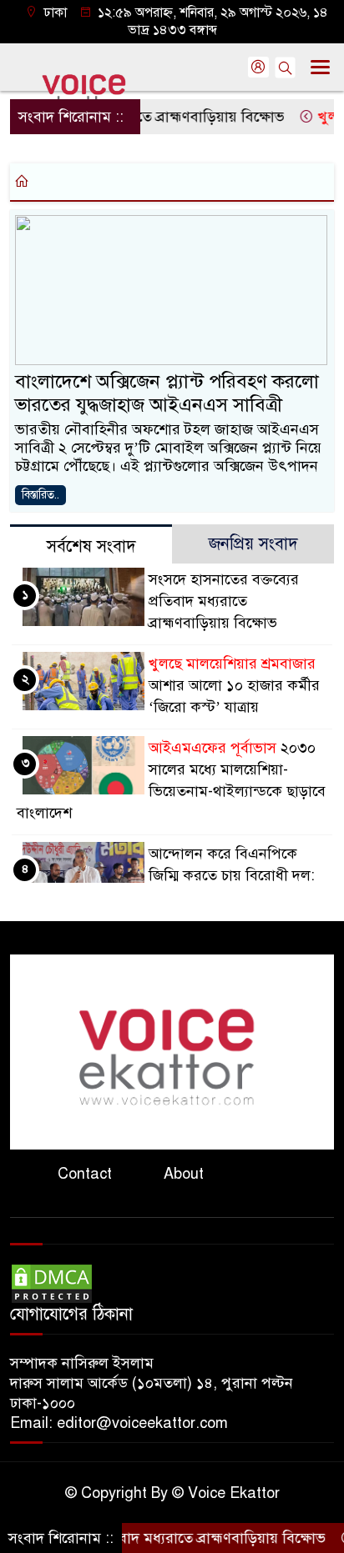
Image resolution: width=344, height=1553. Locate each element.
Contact (85, 1174)
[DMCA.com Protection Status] (52, 1283)
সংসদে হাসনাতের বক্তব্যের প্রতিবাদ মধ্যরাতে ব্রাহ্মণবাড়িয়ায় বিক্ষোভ (224, 601)
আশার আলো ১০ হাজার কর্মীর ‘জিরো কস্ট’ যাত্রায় (234, 685)
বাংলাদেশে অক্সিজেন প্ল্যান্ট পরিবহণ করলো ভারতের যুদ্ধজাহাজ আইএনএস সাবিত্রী (167, 393)
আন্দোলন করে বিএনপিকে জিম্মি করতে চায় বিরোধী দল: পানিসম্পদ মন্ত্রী (232, 875)
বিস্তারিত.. (40, 495)
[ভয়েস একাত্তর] (172, 1051)
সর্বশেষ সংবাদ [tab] (91, 546)
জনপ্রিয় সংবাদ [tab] (253, 544)
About (184, 1174)
